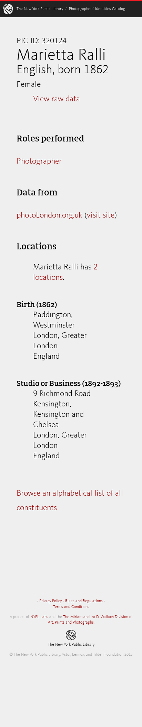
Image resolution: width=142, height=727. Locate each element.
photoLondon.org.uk (49, 215)
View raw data (56, 99)
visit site (100, 215)
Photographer (39, 161)
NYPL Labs (39, 617)
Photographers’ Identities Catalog (97, 9)
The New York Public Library (40, 9)
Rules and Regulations (84, 601)
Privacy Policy (50, 601)
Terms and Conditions (71, 607)
